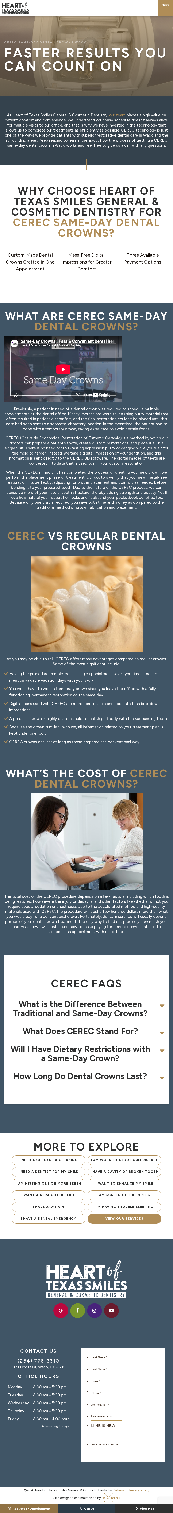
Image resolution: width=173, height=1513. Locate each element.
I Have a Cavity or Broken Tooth (124, 1172)
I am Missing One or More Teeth (48, 1183)
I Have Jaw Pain (48, 1207)
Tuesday (15, 1395)
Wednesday (18, 1403)
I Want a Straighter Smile (49, 1195)
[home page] (15, 8)
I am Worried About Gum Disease (124, 1160)
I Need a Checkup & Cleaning (48, 1160)
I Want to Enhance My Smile (124, 1183)
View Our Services (124, 1218)
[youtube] (111, 1310)
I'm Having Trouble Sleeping (124, 1207)
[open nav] (165, 8)
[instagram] (94, 1310)
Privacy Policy (139, 1490)
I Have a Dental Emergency (48, 1218)
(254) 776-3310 (38, 1361)
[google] (60, 1310)
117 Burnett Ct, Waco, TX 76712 (38, 1367)
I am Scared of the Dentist (125, 1195)
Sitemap (120, 1490)
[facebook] (77, 1310)
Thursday (16, 1411)
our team (117, 115)
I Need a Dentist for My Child (48, 1172)
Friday (13, 1419)
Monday (15, 1387)
